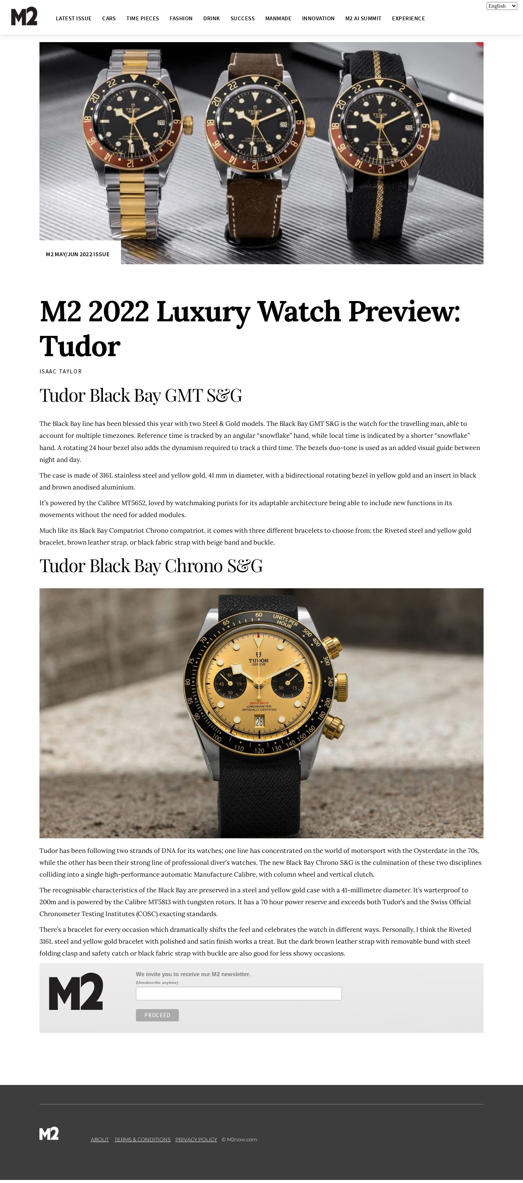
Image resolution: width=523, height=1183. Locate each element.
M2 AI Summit (363, 18)
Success (242, 18)
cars (109, 18)
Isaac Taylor (60, 371)
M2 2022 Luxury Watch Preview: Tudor (249, 328)
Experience (408, 18)
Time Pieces (142, 18)
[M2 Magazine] (31, 22)
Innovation (318, 18)
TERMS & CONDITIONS (142, 1139)
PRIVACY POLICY (196, 1139)
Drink (211, 18)
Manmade (278, 18)
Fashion (181, 18)
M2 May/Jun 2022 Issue (78, 254)
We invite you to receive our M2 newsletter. (193, 974)
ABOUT (100, 1139)
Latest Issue (74, 18)
